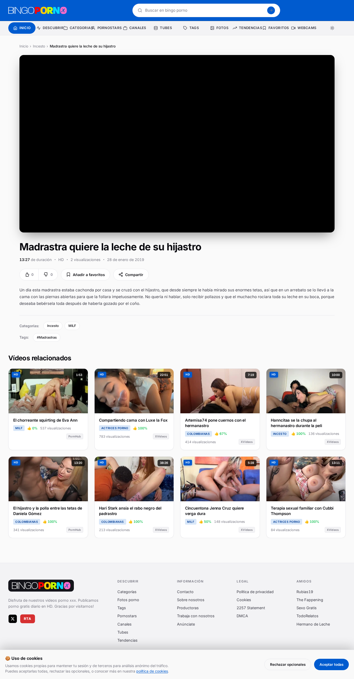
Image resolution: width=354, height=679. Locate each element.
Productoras (188, 608)
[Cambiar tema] (332, 28)
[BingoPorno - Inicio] (37, 10)
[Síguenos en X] (12, 618)
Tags (121, 608)
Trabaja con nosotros (196, 616)
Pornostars (127, 616)
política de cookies (152, 671)
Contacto (185, 591)
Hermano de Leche (313, 624)
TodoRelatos (307, 616)
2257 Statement (251, 608)
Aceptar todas (331, 664)
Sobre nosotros (190, 600)
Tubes (122, 632)
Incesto (39, 46)
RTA (28, 619)
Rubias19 (304, 591)
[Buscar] (271, 10)
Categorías (127, 591)
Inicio (23, 46)
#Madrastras (47, 337)
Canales (124, 624)
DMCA (242, 616)
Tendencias (127, 640)
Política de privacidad (255, 591)
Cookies (244, 600)
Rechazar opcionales (288, 664)
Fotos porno (128, 600)
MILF (72, 326)
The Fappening (309, 600)
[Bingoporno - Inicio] (41, 586)
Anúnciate (186, 624)
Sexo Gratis (306, 608)
